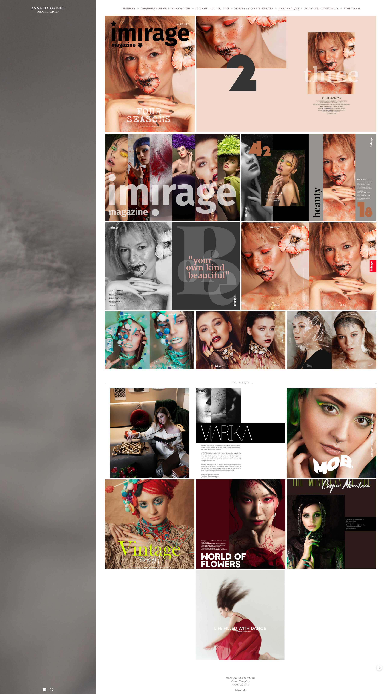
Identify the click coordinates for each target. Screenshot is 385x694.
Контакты (352, 8)
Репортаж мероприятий (253, 8)
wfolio (243, 690)
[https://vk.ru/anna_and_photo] (44, 690)
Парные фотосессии (212, 8)
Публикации (288, 8)
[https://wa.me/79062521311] (51, 690)
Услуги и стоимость (321, 8)
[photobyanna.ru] (48, 10)
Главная (128, 8)
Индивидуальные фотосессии (165, 8)
